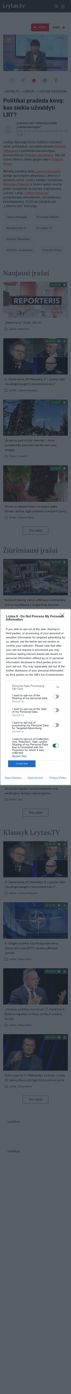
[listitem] (35, 687)
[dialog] (35, 697)
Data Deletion (13, 777)
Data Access (35, 777)
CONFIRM (22, 764)
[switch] (56, 696)
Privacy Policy (57, 777)
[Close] (63, 616)
